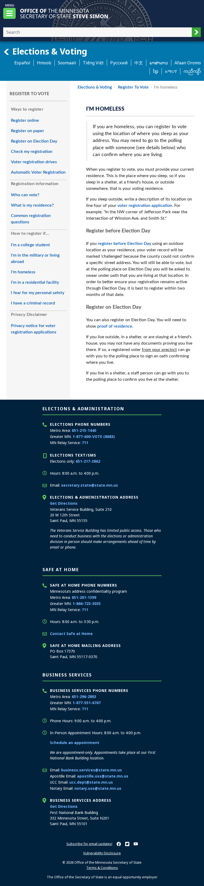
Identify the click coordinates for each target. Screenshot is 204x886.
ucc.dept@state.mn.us (91, 782)
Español (22, 63)
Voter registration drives (34, 162)
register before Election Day (124, 243)
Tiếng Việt (93, 63)
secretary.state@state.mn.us (89, 485)
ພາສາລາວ (159, 63)
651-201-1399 (84, 597)
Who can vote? (25, 195)
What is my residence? (32, 205)
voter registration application (144, 205)
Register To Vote (133, 87)
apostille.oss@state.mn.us (102, 776)
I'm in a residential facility (35, 282)
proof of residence (114, 326)
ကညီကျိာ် (192, 71)
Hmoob (44, 63)
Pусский (119, 63)
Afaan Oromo (188, 63)
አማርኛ (171, 71)
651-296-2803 (84, 696)
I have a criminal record (33, 303)
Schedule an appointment (74, 742)
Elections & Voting (48, 51)
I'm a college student (30, 245)
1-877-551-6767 (87, 702)
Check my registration (31, 151)
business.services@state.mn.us (91, 769)
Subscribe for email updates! (89, 843)
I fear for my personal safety (37, 293)
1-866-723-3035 (87, 603)
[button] (196, 32)
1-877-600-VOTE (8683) (94, 436)
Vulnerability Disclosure (102, 853)
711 (85, 442)
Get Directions (64, 503)
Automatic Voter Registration (38, 172)
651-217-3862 (88, 461)
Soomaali (67, 63)
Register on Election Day (34, 141)
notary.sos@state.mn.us (97, 788)
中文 (138, 63)
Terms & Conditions (102, 867)
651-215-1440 (84, 430)
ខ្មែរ (155, 71)
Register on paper (27, 131)
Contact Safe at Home (71, 633)
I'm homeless (23, 272)
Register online (25, 120)
